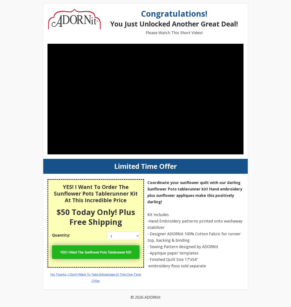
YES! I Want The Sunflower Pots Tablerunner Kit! (95, 252)
